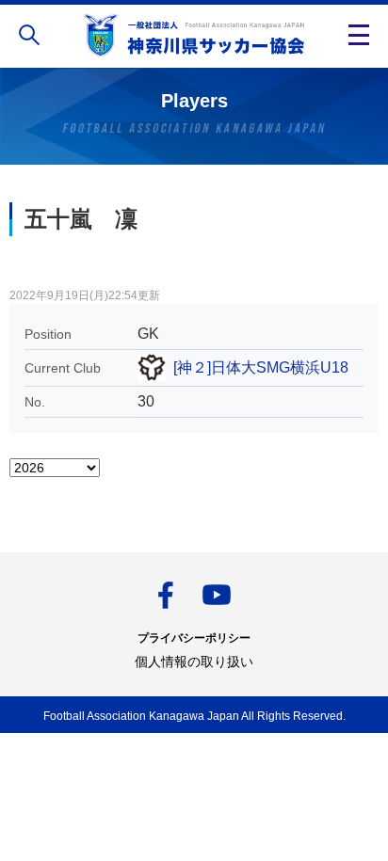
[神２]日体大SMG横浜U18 (260, 367)
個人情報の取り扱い (194, 661)
